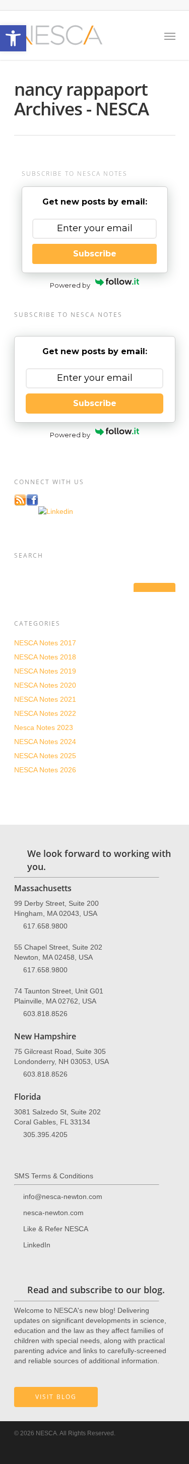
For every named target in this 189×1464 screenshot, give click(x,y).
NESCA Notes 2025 (45, 756)
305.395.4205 (45, 1134)
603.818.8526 (45, 1014)
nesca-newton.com (53, 1213)
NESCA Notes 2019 (45, 671)
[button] (13, 38)
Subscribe (94, 253)
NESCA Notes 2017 (45, 643)
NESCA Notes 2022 (45, 713)
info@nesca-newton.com (62, 1196)
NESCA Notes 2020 (45, 685)
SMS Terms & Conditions (53, 1176)
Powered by (70, 285)
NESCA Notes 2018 (45, 657)
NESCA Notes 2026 (45, 770)
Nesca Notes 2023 (43, 727)
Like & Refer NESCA (55, 1229)
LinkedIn (36, 1245)
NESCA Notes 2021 (45, 699)
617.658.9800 (45, 926)
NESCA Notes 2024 (45, 742)
